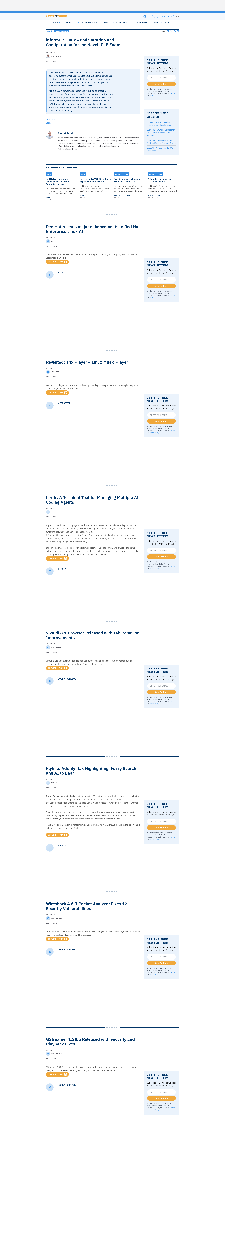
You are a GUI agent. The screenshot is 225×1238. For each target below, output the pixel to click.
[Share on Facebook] (168, 31)
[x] (153, 16)
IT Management (70, 22)
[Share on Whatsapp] (178, 31)
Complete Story (55, 262)
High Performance (138, 22)
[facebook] (144, 16)
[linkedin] (149, 16)
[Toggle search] (177, 16)
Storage (156, 22)
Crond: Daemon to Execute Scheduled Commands (127, 180)
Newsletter (167, 16)
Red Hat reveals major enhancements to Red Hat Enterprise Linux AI (59, 181)
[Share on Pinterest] (175, 31)
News (55, 22)
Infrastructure (89, 22)
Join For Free (161, 84)
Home (48, 31)
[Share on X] (171, 31)
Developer (107, 22)
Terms (173, 93)
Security (120, 22)
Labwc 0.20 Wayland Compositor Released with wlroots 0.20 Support (161, 133)
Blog (167, 22)
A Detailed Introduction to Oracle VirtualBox (161, 180)
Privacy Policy (154, 95)
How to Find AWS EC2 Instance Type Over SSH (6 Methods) (95, 180)
